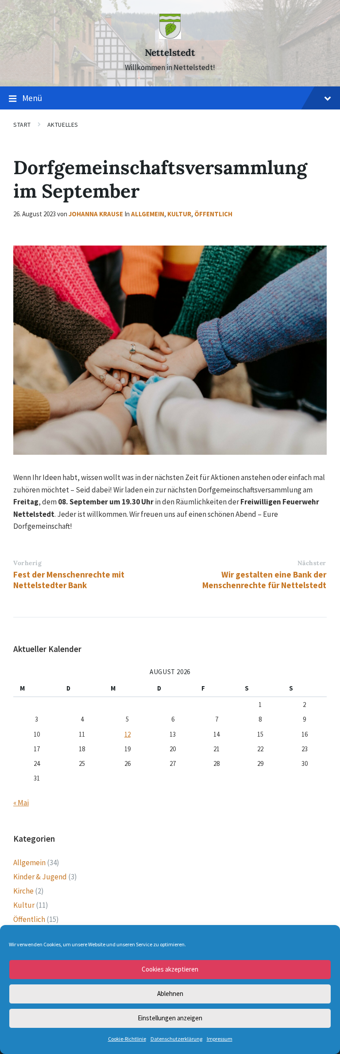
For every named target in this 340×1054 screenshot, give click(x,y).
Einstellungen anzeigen (170, 1018)
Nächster (312, 563)
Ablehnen (170, 993)
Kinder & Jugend (40, 877)
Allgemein (147, 214)
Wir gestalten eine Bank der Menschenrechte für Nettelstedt (264, 579)
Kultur (179, 214)
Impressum (219, 1038)
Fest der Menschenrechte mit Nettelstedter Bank (68, 579)
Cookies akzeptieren (170, 969)
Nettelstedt (170, 53)
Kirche (23, 891)
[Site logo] (170, 36)
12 (127, 734)
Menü (32, 98)
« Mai (21, 803)
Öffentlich (213, 214)
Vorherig (27, 563)
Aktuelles (62, 125)
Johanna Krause (96, 214)
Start (22, 125)
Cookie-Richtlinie (127, 1038)
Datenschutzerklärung (176, 1038)
